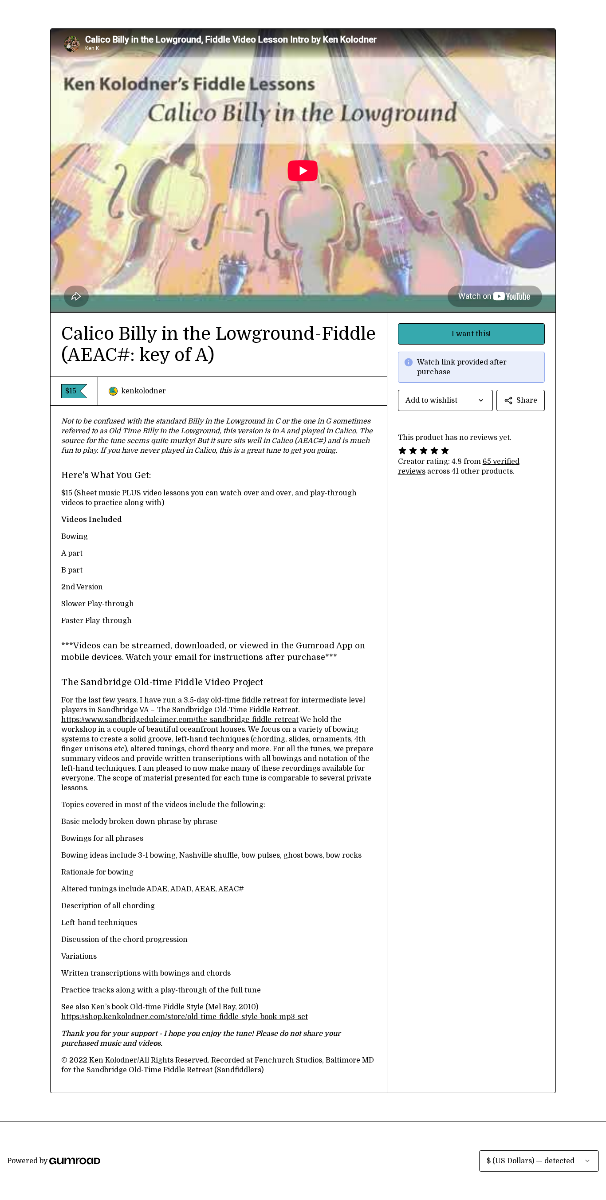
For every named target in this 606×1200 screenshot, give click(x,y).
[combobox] (445, 400)
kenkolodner (143, 391)
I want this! (471, 334)
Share (526, 400)
